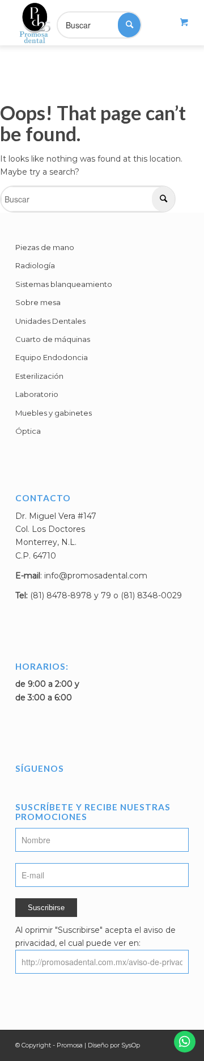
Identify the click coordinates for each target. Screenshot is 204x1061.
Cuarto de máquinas (52, 339)
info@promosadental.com (95, 575)
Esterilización (39, 376)
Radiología (35, 265)
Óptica (28, 431)
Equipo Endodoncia (51, 357)
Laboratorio (36, 394)
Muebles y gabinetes (53, 412)
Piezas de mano (44, 247)
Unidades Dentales (50, 321)
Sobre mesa (38, 302)
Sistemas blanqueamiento (63, 284)
